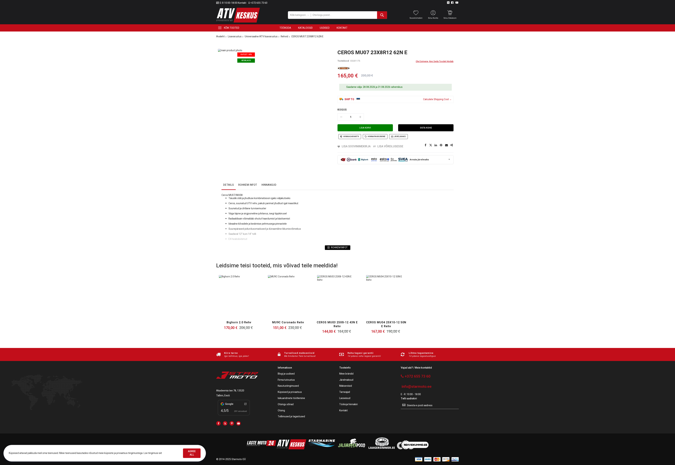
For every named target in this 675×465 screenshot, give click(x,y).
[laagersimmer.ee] (381, 448)
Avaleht (220, 36)
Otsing (281, 410)
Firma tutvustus (286, 380)
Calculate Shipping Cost (436, 99)
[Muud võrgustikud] (452, 145)
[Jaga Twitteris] (430, 145)
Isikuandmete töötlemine (291, 398)
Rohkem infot (247, 185)
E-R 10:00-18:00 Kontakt (233, 3)
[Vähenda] (341, 117)
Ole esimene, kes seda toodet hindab (435, 61)
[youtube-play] (238, 423)
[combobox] (349, 15)
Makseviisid (345, 386)
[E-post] (446, 145)
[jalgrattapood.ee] (351, 448)
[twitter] (225, 423)
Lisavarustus (235, 36)
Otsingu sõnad (286, 404)
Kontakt (343, 410)
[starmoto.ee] (238, 15)
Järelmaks (400, 136)
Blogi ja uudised (286, 374)
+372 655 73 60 (258, 3)
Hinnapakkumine (376, 136)
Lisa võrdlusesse (390, 146)
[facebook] (218, 423)
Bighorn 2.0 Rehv (239, 322)
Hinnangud (269, 185)
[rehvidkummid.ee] (413, 448)
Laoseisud (344, 398)
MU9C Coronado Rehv (288, 322)
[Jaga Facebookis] (425, 145)
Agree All (192, 453)
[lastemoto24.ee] (261, 448)
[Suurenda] (360, 117)
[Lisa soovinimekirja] (239, 299)
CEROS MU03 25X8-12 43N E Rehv (337, 324)
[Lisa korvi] (230, 299)
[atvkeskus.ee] (291, 448)
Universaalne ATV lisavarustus (261, 36)
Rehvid (284, 36)
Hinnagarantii (351, 136)
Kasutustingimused (288, 386)
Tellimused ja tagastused (291, 416)
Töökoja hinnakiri (348, 404)
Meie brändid (346, 374)
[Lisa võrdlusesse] (247, 299)
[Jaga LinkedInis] (436, 145)
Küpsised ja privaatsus (290, 392)
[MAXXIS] (344, 68)
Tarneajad (344, 392)
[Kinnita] (441, 145)
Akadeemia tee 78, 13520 (230, 390)
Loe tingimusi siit (153, 453)
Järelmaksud (346, 380)
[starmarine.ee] (321, 448)
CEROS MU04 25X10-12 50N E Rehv (386, 324)
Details (228, 185)
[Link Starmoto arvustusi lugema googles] (233, 416)
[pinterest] (232, 423)
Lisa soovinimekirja (356, 146)
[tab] (228, 186)
